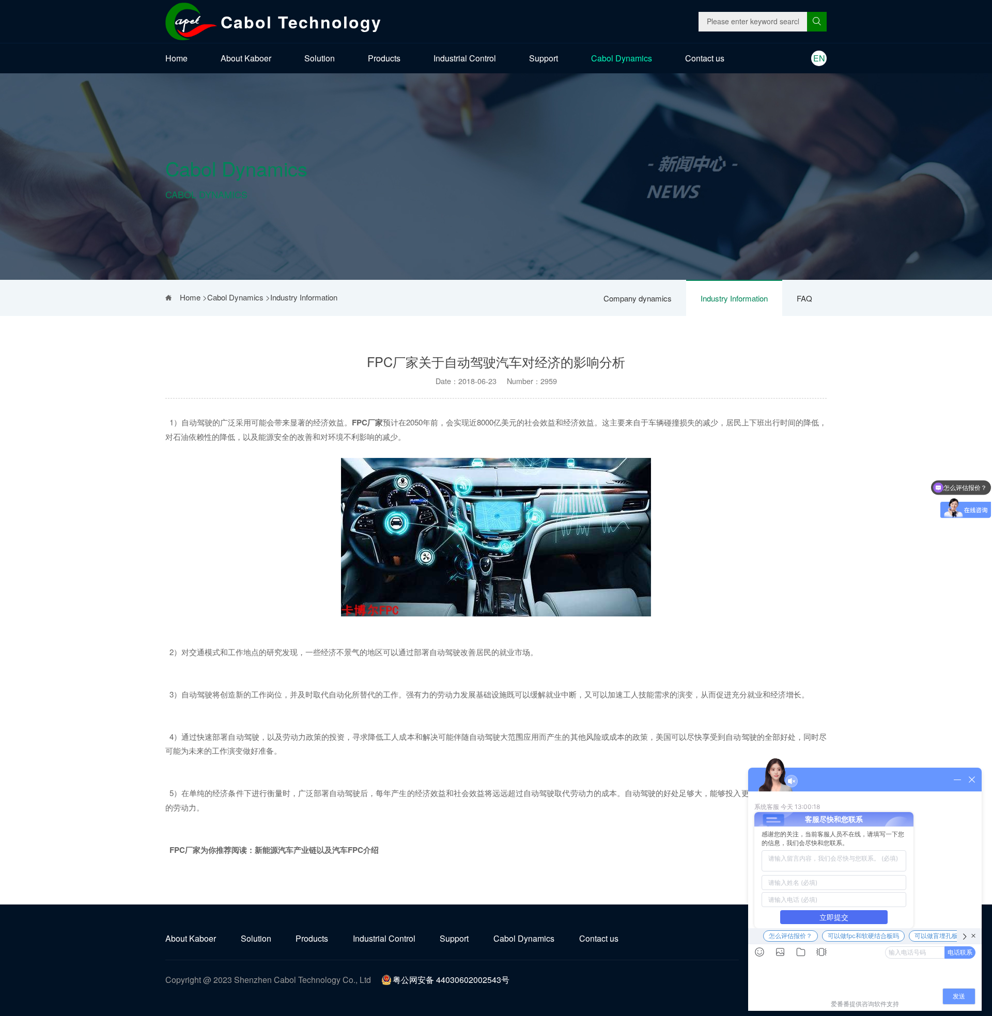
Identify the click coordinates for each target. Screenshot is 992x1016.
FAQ (804, 298)
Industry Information (734, 298)
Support (543, 58)
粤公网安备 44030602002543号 (451, 980)
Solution (319, 58)
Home (176, 58)
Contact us (704, 58)
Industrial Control (464, 58)
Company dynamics (637, 298)
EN (819, 58)
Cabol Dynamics (621, 58)
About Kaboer (246, 58)
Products (384, 58)
